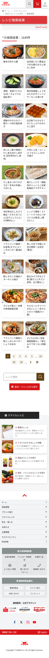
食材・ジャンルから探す (26, 386)
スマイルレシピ (20, 10)
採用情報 (5, 541)
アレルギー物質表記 (24, 558)
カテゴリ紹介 (35, 588)
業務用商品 (14, 588)
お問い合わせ (14, 593)
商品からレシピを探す (14, 13)
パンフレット (35, 593)
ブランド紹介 (7, 512)
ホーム (7, 10)
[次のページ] (29, 362)
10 (40, 356)
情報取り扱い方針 (9, 632)
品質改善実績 (10, 557)
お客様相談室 (25, 551)
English (43, 632)
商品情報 (5, 507)
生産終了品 (39, 557)
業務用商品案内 (25, 580)
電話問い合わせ (39, 569)
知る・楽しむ (7, 522)
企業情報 (5, 532)
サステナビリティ (9, 537)
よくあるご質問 (10, 569)
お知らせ (5, 527)
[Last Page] (35, 362)
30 (21, 362)
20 (14, 362)
